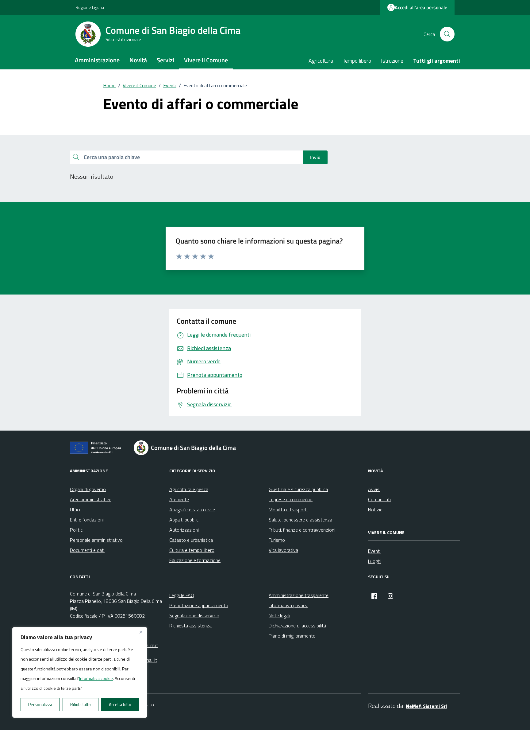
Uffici (75, 509)
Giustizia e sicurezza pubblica (298, 489)
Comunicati (379, 499)
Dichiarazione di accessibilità (297, 625)
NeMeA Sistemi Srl (426, 706)
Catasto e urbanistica (191, 540)
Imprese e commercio (291, 499)
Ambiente (179, 499)
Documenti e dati (87, 550)
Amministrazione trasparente (298, 595)
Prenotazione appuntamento (198, 605)
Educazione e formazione (195, 560)
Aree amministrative (90, 499)
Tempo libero (357, 61)
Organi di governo (88, 489)
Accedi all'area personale (421, 7)
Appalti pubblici (184, 519)
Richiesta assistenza (190, 625)
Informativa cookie (96, 678)
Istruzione (392, 61)
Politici (76, 529)
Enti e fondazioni (87, 519)
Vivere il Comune (206, 60)
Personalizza (40, 704)
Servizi (165, 60)
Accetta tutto (120, 704)
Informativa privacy (288, 605)
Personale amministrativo (96, 540)
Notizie (375, 509)
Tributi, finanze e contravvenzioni (302, 529)
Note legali (279, 615)
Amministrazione (97, 60)
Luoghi (374, 561)
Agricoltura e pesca (188, 489)
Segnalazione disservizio (194, 615)
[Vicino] (140, 632)
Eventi (374, 551)
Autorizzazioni (184, 529)
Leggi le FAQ (181, 595)
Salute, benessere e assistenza (300, 519)
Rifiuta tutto (80, 704)
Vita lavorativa (283, 550)
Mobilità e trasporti (288, 509)
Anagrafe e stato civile (192, 509)
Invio (315, 157)
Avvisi (374, 489)
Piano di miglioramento (292, 635)
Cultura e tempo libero (191, 550)
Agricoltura (321, 61)
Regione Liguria (89, 7)
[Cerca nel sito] (447, 34)
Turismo (277, 540)
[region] (79, 672)
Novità (138, 60)
